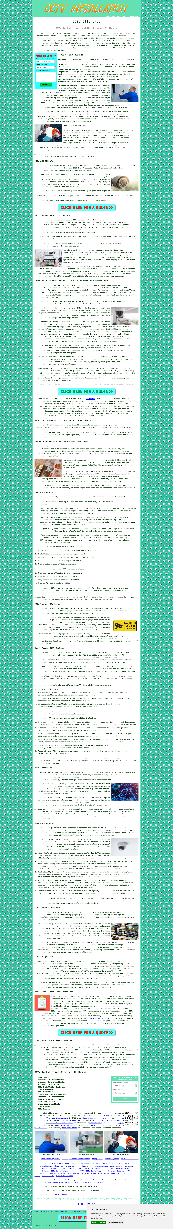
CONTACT (125, 16)
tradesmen (116, 1128)
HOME (107, 16)
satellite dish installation (59, 1123)
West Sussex (68, 1180)
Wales (67, 1182)
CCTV (111, 112)
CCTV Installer (56, 1164)
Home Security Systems (126, 1169)
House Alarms (48, 1176)
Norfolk (118, 1180)
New (52, 1211)
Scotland (76, 1182)
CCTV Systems (131, 1164)
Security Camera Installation (76, 1159)
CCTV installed (127, 1055)
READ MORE (126, 816)
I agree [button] (94, 1222)
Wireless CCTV (87, 1164)
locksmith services (71, 1120)
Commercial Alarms (64, 1176)
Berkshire (86, 1182)
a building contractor (97, 1125)
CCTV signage (59, 634)
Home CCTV (128, 1161)
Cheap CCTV (97, 1159)
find (42, 1045)
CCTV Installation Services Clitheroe (60, 1072)
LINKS (113, 16)
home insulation (69, 1128)
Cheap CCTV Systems (54, 1161)
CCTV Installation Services (108, 1161)
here (42, 1067)
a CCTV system (69, 77)
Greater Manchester (102, 1180)
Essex (56, 1180)
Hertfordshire (83, 1180)
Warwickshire (40, 1182)
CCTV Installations (98, 1166)
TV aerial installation (57, 1118)
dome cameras (107, 898)
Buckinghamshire (55, 1182)
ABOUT (119, 16)
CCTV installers (83, 409)
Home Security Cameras (121, 1166)
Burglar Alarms (86, 1211)
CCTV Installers (86, 1161)
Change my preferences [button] (115, 1222)
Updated (57, 1211)
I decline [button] (102, 1222)
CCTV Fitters (70, 1161)
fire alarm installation (94, 1118)
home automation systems (108, 1120)
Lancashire (98, 1182)
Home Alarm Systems (50, 1159)
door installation (63, 1125)
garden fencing (95, 1123)
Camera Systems (112, 1159)
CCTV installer (68, 999)
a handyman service (111, 1116)
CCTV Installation (43, 1166)
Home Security (72, 1164)
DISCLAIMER (134, 16)
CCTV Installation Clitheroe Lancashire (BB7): (57, 33)
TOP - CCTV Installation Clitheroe (51, 1195)
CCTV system (53, 912)
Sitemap (36, 1211)
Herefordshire (131, 1180)
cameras (89, 86)
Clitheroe (90, 399)
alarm (61, 454)
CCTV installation (99, 416)
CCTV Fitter (81, 1166)
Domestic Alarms (118, 1173)
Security (38, 828)
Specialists (64, 1211)
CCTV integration (129, 961)
